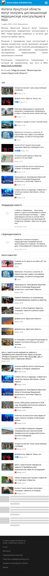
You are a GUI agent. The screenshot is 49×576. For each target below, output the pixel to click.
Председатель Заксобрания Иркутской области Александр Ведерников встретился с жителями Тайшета (30, 179)
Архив (5, 567)
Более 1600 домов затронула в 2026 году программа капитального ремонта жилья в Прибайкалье (30, 405)
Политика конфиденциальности (16, 559)
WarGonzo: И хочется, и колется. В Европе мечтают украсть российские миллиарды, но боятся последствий (29, 134)
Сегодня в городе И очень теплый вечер (31, 122)
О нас (5, 547)
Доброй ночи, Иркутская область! (28, 319)
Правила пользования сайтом (15, 563)
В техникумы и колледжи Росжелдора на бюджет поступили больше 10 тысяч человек (31, 342)
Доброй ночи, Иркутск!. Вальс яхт (28, 98)
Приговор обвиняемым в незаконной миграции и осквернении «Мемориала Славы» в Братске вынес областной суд (31, 111)
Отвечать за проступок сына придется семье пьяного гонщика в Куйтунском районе (30, 418)
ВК (39, 357)
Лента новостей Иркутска (13, 571)
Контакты (7, 551)
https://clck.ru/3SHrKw (11, 65)
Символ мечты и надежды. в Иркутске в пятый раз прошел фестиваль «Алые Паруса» (31, 192)
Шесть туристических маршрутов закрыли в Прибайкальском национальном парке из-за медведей (30, 467)
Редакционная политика (13, 555)
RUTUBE (33, 357)
